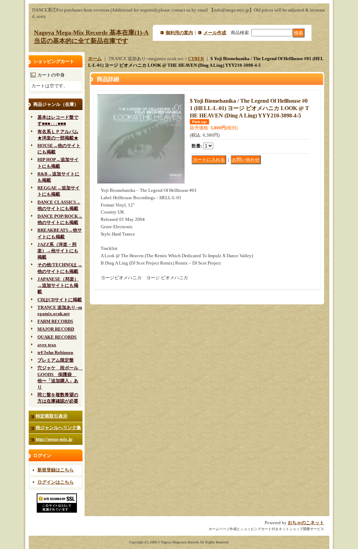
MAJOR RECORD (55, 329)
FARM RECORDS (55, 321)
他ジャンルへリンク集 (58, 427)
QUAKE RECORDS (57, 337)
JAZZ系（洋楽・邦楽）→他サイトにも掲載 (57, 251)
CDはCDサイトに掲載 (59, 299)
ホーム (95, 58)
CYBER (196, 58)
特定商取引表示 (51, 416)
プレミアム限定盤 (55, 360)
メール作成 (214, 32)
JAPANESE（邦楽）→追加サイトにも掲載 (58, 285)
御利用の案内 (179, 32)
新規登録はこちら (55, 469)
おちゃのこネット (306, 522)
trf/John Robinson (55, 352)
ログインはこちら (55, 482)
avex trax (46, 344)
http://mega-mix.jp (54, 439)
